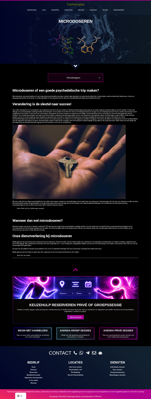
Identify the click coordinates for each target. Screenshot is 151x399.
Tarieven (33, 369)
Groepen (55, 10)
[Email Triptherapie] (94, 353)
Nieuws (81, 10)
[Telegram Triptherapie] (88, 353)
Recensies (33, 372)
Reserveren (119, 10)
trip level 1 (25, 230)
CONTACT (60, 353)
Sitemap (34, 383)
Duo (44, 10)
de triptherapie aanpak (36, 208)
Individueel (32, 10)
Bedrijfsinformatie (33, 375)
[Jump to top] (75, 269)
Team (33, 367)
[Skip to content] (75, 66)
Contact (93, 10)
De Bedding (75, 372)
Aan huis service (75, 367)
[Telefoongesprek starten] (75, 353)
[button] (99, 78)
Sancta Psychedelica (75, 375)
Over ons (68, 10)
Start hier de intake (23, 255)
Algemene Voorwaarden (33, 377)
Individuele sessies (117, 367)
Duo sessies (117, 369)
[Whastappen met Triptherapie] (81, 353)
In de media (33, 380)
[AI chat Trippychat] (100, 353)
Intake (105, 10)
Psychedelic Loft (75, 369)
